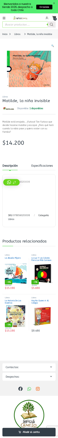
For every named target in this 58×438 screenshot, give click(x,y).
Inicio (5, 34)
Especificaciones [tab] (42, 165)
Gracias (44, 7)
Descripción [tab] (10, 165)
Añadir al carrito (31, 432)
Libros (17, 34)
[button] (52, 46)
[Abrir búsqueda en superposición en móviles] (29, 24)
